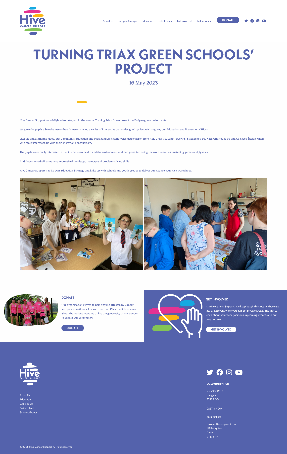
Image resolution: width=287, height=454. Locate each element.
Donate (228, 20)
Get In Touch (26, 403)
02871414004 (214, 408)
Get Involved (221, 329)
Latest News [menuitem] (165, 21)
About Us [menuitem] (108, 21)
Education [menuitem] (147, 21)
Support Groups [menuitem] (128, 21)
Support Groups (28, 412)
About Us (25, 395)
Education (25, 399)
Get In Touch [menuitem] (204, 21)
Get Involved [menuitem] (184, 21)
